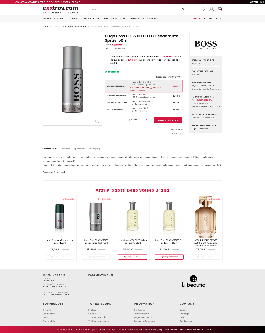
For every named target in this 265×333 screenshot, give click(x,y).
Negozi (183, 310)
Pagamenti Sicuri (143, 317)
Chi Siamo (139, 310)
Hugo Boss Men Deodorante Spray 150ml (59, 241)
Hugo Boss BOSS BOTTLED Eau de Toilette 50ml (133, 241)
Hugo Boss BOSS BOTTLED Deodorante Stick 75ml (96, 241)
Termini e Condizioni (145, 321)
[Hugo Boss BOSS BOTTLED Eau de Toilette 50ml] (133, 217)
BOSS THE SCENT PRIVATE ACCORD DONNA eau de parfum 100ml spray (205, 243)
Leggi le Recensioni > (201, 129)
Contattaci (185, 321)
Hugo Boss (116, 44)
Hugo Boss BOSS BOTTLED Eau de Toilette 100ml (169, 241)
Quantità (133, 120)
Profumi (92, 310)
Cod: (107, 48)
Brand (46, 317)
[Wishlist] (203, 9)
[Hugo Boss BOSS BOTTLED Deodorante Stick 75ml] (96, 217)
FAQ (181, 317)
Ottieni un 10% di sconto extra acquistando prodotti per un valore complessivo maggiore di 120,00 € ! (132, 2)
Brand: (113, 44)
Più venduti (49, 321)
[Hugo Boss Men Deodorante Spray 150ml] (60, 217)
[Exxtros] (65, 9)
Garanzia (65, 148)
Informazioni (50, 148)
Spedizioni (79, 148)
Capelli (92, 313)
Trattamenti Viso (98, 317)
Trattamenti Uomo (98, 321)
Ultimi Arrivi (49, 313)
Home (45, 26)
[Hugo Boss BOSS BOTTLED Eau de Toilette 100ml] (169, 217)
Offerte (47, 310)
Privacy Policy (141, 313)
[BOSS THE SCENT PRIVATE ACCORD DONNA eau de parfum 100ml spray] (206, 217)
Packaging (94, 148)
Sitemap (184, 313)
